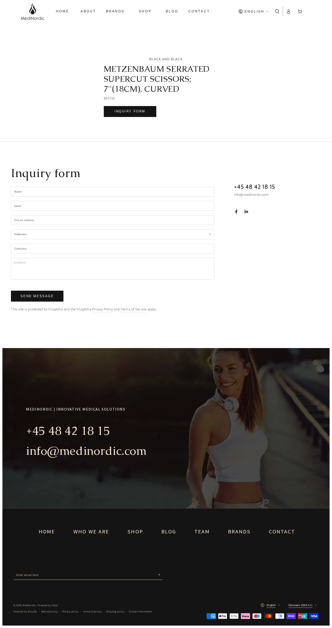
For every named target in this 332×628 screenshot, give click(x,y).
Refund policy (49, 611)
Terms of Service (134, 309)
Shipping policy (115, 611)
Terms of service (92, 611)
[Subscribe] (160, 575)
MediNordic (29, 605)
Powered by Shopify (25, 611)
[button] (277, 11)
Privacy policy (70, 611)
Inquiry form (129, 111)
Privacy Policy (102, 309)
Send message (37, 296)
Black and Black (166, 59)
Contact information (140, 611)
